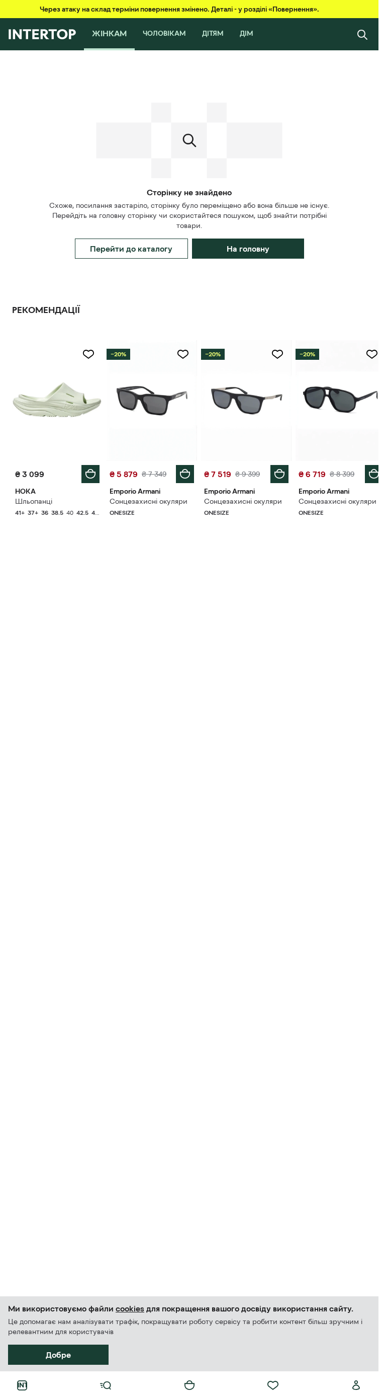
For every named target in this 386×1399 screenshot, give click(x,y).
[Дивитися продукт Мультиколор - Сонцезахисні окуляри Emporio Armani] (149, 399)
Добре (58, 1355)
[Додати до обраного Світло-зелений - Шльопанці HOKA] (86, 354)
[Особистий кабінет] (356, 1385)
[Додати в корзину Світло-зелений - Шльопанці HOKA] (88, 471)
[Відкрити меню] (105, 1385)
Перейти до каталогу (131, 249)
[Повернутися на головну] (42, 34)
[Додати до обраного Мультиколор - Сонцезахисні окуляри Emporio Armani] (179, 354)
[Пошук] (362, 34)
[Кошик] (189, 1385)
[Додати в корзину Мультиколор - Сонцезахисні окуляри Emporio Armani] (181, 471)
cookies (130, 1308)
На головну (248, 249)
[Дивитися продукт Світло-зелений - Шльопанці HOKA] (56, 399)
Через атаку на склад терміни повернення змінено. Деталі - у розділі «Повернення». (179, 9)
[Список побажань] (273, 1385)
